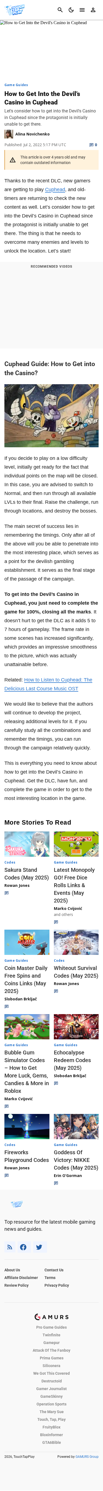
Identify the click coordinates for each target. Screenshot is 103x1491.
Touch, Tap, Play (51, 1419)
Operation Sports (51, 1404)
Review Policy (16, 1285)
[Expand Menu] (82, 9)
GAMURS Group (87, 1457)
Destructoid (51, 1381)
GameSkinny (51, 1396)
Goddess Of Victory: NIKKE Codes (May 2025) (76, 1160)
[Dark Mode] (71, 9)
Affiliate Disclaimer (21, 1277)
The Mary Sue (52, 1412)
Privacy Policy (56, 1285)
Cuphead (55, 189)
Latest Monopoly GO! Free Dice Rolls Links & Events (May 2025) (74, 885)
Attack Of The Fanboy (51, 1350)
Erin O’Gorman (68, 1175)
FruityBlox (51, 1427)
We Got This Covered (51, 1373)
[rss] (9, 1247)
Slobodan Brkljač (20, 998)
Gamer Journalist (51, 1389)
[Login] (93, 9)
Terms (49, 1277)
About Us (12, 1270)
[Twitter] (40, 1247)
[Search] (60, 9)
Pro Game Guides (51, 1327)
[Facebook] (24, 1247)
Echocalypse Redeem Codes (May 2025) (72, 1060)
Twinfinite (51, 1335)
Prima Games (51, 1358)
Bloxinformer (51, 1435)
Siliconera (51, 1365)
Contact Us (53, 1270)
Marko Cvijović (68, 908)
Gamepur (51, 1342)
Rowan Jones (17, 885)
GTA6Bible (51, 1442)
